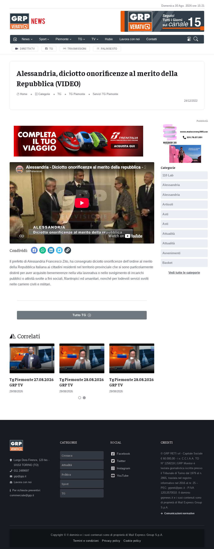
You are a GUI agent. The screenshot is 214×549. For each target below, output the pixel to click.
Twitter (121, 461)
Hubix (109, 39)
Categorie (44, 94)
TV (94, 39)
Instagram (123, 468)
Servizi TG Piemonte (105, 94)
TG (80, 39)
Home (23, 94)
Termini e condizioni (86, 540)
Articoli (167, 204)
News (26, 39)
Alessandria (171, 185)
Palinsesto (109, 48)
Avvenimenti (171, 253)
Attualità (168, 233)
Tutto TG (79, 315)
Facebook (123, 453)
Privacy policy (111, 540)
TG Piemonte (77, 94)
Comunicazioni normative (179, 513)
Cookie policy (132, 540)
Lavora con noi (130, 39)
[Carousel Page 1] (79, 397)
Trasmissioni (77, 48)
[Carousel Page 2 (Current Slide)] (84, 397)
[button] (197, 39)
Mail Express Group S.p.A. (146, 534)
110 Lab (167, 175)
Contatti (151, 39)
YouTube (123, 475)
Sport (42, 39)
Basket (167, 262)
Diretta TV (27, 48)
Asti (165, 214)
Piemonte (62, 39)
